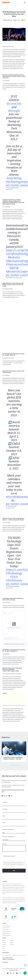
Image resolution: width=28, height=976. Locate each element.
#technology (14, 182)
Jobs (3, 948)
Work (3, 940)
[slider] (13, 704)
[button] (26, 2)
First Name (5, 802)
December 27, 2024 (10, 508)
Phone (3, 822)
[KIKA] (5, 2)
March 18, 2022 (9, 587)
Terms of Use (12, 864)
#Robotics (14, 257)
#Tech (14, 577)
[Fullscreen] (24, 704)
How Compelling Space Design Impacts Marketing (12, 758)
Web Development (6, 931)
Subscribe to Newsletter (10, 856)
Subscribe (12, 944)
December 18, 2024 (18, 277)
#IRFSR (14, 268)
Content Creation (6, 927)
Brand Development (6, 925)
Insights (4, 944)
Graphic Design (5, 929)
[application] (14, 698)
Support (11, 940)
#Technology (14, 573)
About (3, 946)
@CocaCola (14, 103)
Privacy (16, 970)
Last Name (5, 809)
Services (4, 942)
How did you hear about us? (8, 829)
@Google (14, 111)
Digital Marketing (6, 933)
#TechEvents (14, 580)
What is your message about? (8, 836)
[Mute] (22, 704)
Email (3, 815)
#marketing (14, 178)
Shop (3, 950)
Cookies (11, 970)
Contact (11, 942)
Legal (14, 970)
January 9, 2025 (9, 189)
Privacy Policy (20, 864)
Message (4, 843)
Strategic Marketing (6, 935)
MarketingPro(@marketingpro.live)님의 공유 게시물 (14, 643)
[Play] (3, 704)
